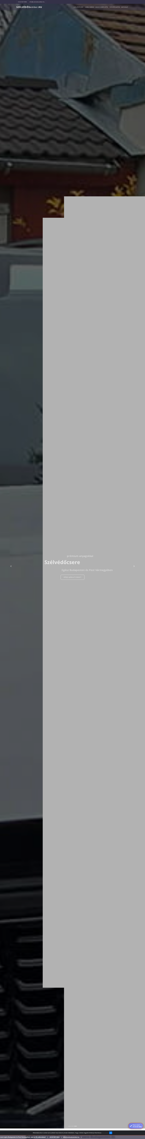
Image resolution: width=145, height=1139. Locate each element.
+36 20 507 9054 (22, 2)
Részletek (105, 1133)
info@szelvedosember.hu (37, 2)
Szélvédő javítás (114, 7)
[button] (11, 566)
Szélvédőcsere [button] (78, 7)
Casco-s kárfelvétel (101, 7)
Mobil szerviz (89, 7)
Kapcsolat (124, 7)
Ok (110, 1133)
